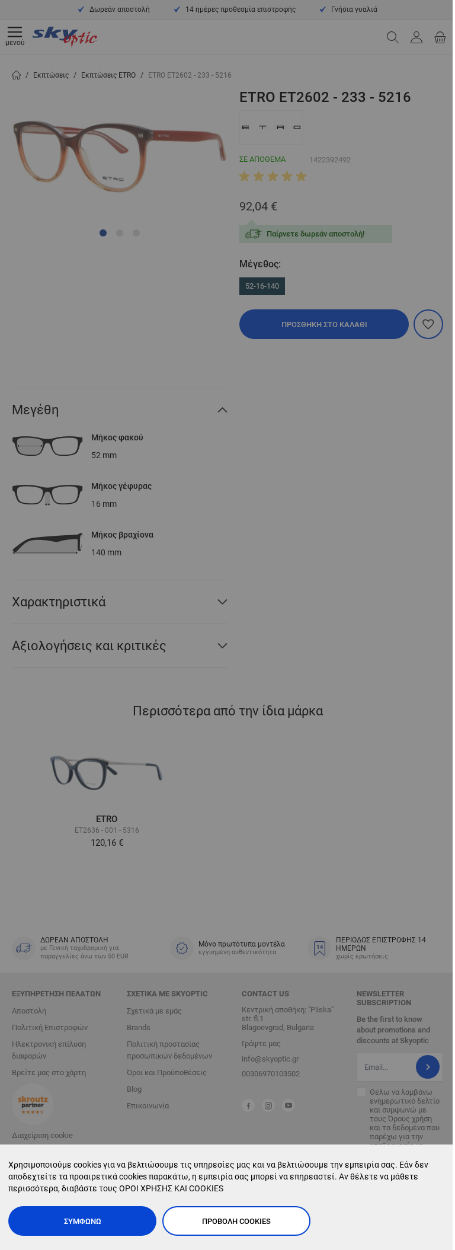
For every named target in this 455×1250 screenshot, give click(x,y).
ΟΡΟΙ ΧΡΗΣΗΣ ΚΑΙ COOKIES (171, 1188)
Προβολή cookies (236, 1221)
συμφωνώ (82, 1221)
